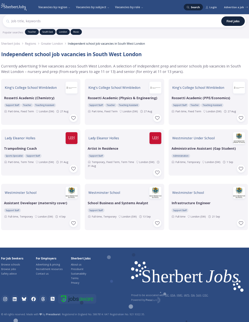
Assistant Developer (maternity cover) (35, 203)
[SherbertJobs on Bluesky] (24, 299)
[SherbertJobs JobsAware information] (77, 299)
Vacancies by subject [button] (91, 7)
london (63, 31)
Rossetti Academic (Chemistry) (29, 98)
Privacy (75, 282)
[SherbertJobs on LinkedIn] (15, 299)
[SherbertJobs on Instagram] (5, 299)
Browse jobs (8, 269)
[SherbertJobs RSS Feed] (52, 299)
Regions (30, 44)
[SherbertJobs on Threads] (43, 299)
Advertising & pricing (48, 264)
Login (213, 7)
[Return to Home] (187, 277)
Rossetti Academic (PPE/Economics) (201, 98)
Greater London (52, 44)
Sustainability (78, 273)
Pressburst (77, 269)
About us (76, 264)
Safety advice (9, 273)
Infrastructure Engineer (191, 203)
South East (47, 31)
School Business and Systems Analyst (118, 203)
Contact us (42, 273)
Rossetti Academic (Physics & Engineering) (122, 98)
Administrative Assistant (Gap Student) (204, 148)
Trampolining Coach (20, 148)
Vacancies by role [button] (127, 7)
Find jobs (233, 21)
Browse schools (10, 264)
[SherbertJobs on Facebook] (34, 299)
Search (195, 7)
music (76, 31)
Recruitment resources (49, 269)
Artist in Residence (103, 148)
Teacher (32, 31)
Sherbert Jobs (10, 44)
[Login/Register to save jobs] (73, 118)
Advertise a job (234, 7)
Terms (75, 278)
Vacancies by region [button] (52, 7)
